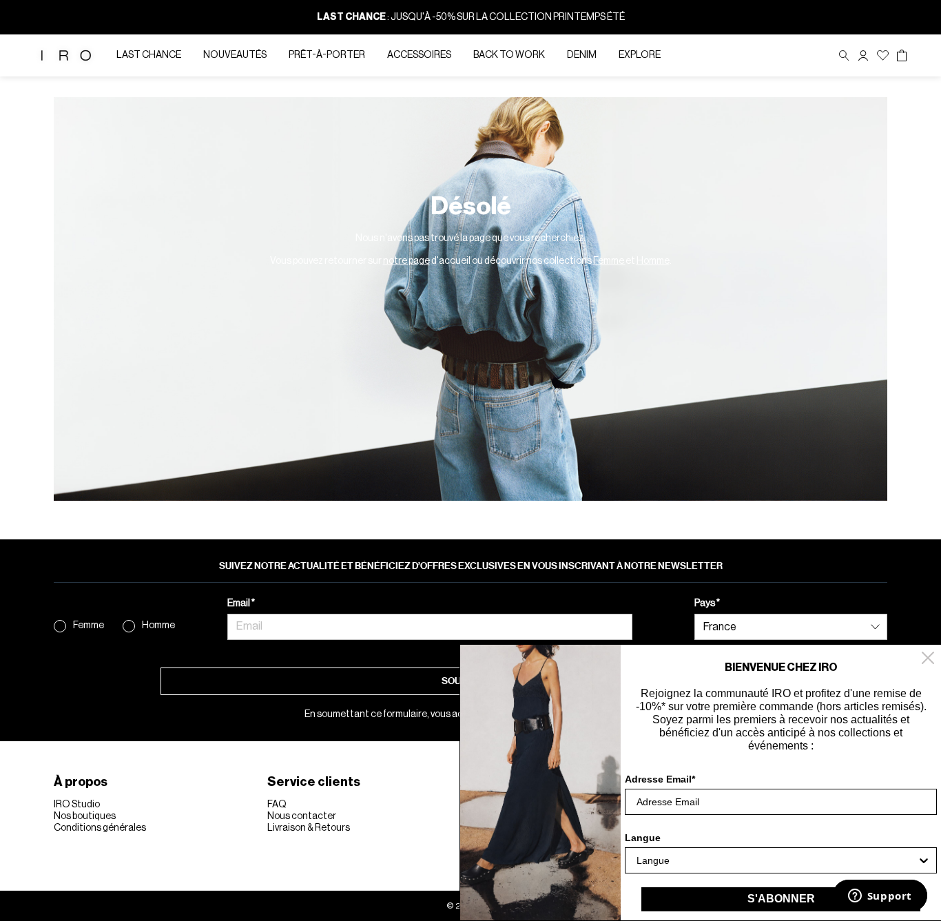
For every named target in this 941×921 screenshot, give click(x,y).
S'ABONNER (781, 898)
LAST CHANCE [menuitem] (148, 55)
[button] (863, 55)
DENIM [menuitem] (582, 55)
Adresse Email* (660, 779)
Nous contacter (301, 816)
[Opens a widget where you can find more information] (879, 897)
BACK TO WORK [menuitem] (509, 55)
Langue (643, 837)
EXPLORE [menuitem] (640, 55)
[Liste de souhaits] (882, 55)
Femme (609, 261)
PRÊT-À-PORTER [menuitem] (327, 55)
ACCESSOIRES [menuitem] (419, 55)
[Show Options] (924, 860)
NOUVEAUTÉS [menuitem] (235, 55)
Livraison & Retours (308, 828)
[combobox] (777, 860)
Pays (705, 603)
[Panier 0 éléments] (901, 56)
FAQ (277, 804)
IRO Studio (77, 804)
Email (239, 603)
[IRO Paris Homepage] (66, 55)
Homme (653, 261)
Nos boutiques (85, 816)
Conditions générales (100, 828)
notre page (406, 261)
